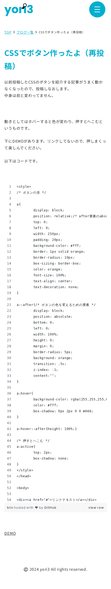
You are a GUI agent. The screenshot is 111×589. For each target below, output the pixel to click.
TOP (7, 32)
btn (10, 507)
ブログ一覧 (25, 32)
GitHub (50, 507)
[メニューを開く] (97, 9)
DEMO (10, 533)
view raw (96, 507)
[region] (55, 343)
